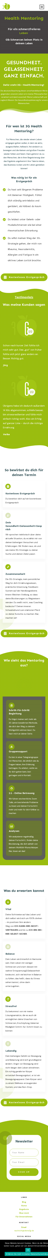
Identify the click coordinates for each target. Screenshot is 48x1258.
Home (24, 1205)
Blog (24, 1202)
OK (28, 1250)
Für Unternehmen (24, 1216)
